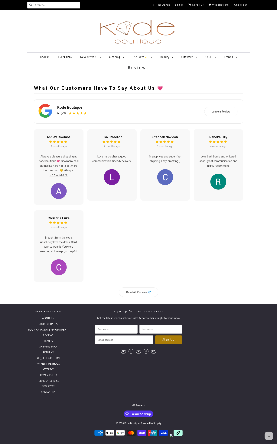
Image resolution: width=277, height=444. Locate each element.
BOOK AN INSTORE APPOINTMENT (48, 329)
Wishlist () (220, 5)
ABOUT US (48, 318)
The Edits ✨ (140, 57)
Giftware (187, 57)
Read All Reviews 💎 (138, 292)
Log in (179, 5)
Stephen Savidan (165, 137)
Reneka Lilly (218, 137)
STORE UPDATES (48, 324)
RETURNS (48, 352)
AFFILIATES (48, 386)
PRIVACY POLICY (48, 375)
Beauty (165, 57)
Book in (45, 57)
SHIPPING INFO (48, 346)
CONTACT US (48, 392)
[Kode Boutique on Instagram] (146, 351)
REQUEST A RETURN (48, 358)
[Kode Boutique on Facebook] (131, 351)
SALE (209, 57)
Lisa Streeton (112, 137)
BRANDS (48, 341)
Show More (59, 175)
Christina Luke (59, 218)
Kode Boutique (69, 107)
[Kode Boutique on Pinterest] (138, 351)
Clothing (115, 57)
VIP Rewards (161, 5)
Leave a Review (221, 111)
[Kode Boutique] (138, 32)
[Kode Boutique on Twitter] (123, 351)
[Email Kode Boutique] (153, 351)
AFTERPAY (48, 369)
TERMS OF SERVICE (48, 380)
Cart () (197, 5)
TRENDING (65, 57)
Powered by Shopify (151, 423)
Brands (229, 57)
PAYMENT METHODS (48, 363)
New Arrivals (89, 57)
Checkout (241, 5)
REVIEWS (48, 335)
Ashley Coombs (58, 137)
